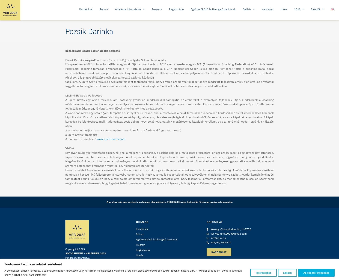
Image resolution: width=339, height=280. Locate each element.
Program (157, 9)
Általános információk (128, 9)
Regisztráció (176, 9)
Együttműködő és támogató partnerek (213, 9)
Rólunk (104, 9)
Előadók (315, 9)
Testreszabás (263, 272)
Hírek (284, 9)
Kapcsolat (267, 9)
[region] (169, 269)
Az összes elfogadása (316, 272)
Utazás (139, 255)
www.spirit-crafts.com (111, 139)
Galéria (247, 9)
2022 (297, 9)
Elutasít (287, 272)
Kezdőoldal (86, 9)
